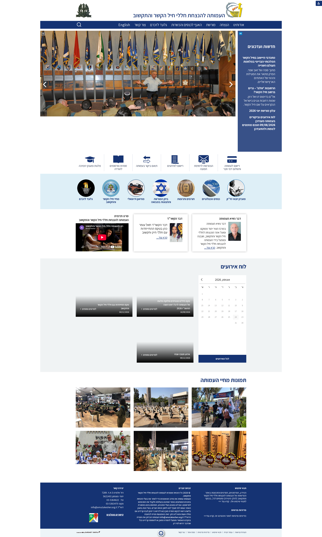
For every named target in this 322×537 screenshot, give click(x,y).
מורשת (210, 24)
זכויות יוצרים (185, 488)
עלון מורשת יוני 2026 (262, 99)
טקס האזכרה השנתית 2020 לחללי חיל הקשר (219, 445)
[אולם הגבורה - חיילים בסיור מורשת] (137, 73)
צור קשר (140, 24)
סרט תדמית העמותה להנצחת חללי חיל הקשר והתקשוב (104, 218)
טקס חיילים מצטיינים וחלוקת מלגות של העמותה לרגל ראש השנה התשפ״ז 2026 (173, 304)
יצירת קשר (118, 488)
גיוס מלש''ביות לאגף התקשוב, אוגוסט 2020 (219, 400)
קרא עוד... (209, 247)
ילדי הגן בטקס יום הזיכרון (103, 443)
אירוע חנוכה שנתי (182, 354)
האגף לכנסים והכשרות (186, 24)
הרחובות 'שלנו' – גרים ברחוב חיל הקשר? (261, 78)
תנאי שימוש (240, 488)
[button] (79, 24)
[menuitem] (238, 25)
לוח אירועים (233, 266)
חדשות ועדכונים (261, 46)
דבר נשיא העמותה (230, 218)
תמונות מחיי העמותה (223, 380)
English (124, 24)
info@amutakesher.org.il (171, 517)
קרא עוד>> (209, 515)
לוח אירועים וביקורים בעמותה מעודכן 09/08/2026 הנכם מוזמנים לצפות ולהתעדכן (258, 111)
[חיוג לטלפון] (119, 500)
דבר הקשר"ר (174, 218)
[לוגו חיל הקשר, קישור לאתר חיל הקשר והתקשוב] (84, 10)
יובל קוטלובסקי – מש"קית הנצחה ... (103, 400)
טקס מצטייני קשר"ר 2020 (161, 400)
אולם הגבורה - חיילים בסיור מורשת (204, 137)
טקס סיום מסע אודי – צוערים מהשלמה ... (161, 443)
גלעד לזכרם (158, 24)
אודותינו (238, 24)
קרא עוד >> (223, 501)
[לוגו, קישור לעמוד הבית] (234, 10)
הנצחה (224, 24)
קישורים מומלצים (115, 514)
